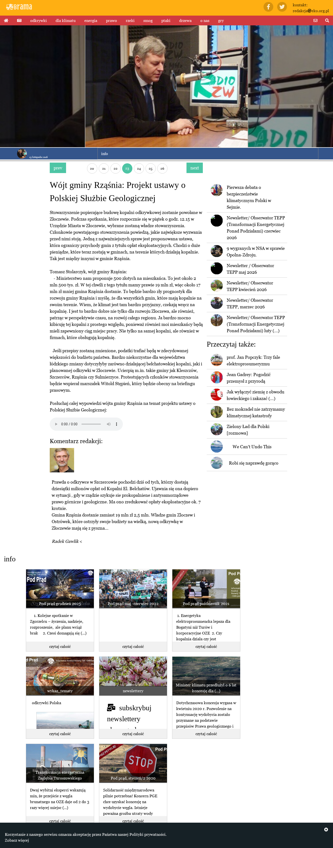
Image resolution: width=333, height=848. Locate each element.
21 (104, 168)
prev (58, 167)
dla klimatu (66, 20)
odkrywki (38, 20)
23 (127, 168)
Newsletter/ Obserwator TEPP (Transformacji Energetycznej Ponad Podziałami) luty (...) (256, 324)
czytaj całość (60, 646)
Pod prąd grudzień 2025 (60, 603)
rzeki (130, 20)
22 (116, 168)
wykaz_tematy (60, 691)
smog (148, 20)
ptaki (165, 20)
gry (221, 20)
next (194, 167)
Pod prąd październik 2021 (206, 603)
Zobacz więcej (17, 840)
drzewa (185, 20)
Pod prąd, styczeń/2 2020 (133, 778)
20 (92, 168)
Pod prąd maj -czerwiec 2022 (133, 603)
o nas (204, 20)
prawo (111, 20)
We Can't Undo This (252, 446)
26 (162, 168)
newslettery (133, 691)
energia (90, 20)
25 (150, 168)
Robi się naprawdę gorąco (253, 463)
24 (139, 168)
